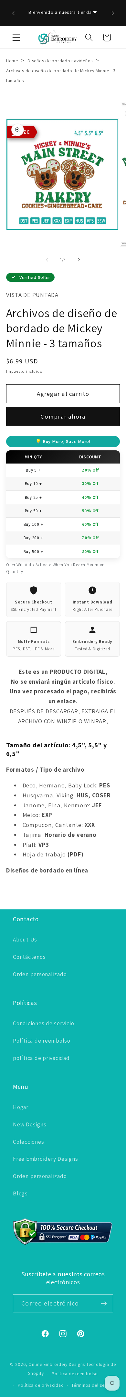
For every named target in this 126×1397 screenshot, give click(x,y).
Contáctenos (29, 956)
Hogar (20, 1107)
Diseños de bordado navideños (60, 61)
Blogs (20, 1193)
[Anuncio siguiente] (113, 13)
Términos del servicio (93, 1385)
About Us (25, 939)
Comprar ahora (62, 416)
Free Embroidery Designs (45, 1158)
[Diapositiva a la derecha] (79, 260)
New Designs (29, 1124)
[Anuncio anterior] (13, 13)
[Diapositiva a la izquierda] (47, 260)
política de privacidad (41, 1058)
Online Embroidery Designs (56, 1364)
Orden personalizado (40, 974)
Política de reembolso (41, 1040)
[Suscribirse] (104, 1303)
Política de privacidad (41, 1385)
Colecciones (28, 1141)
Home (12, 61)
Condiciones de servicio (43, 1023)
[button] (16, 37)
